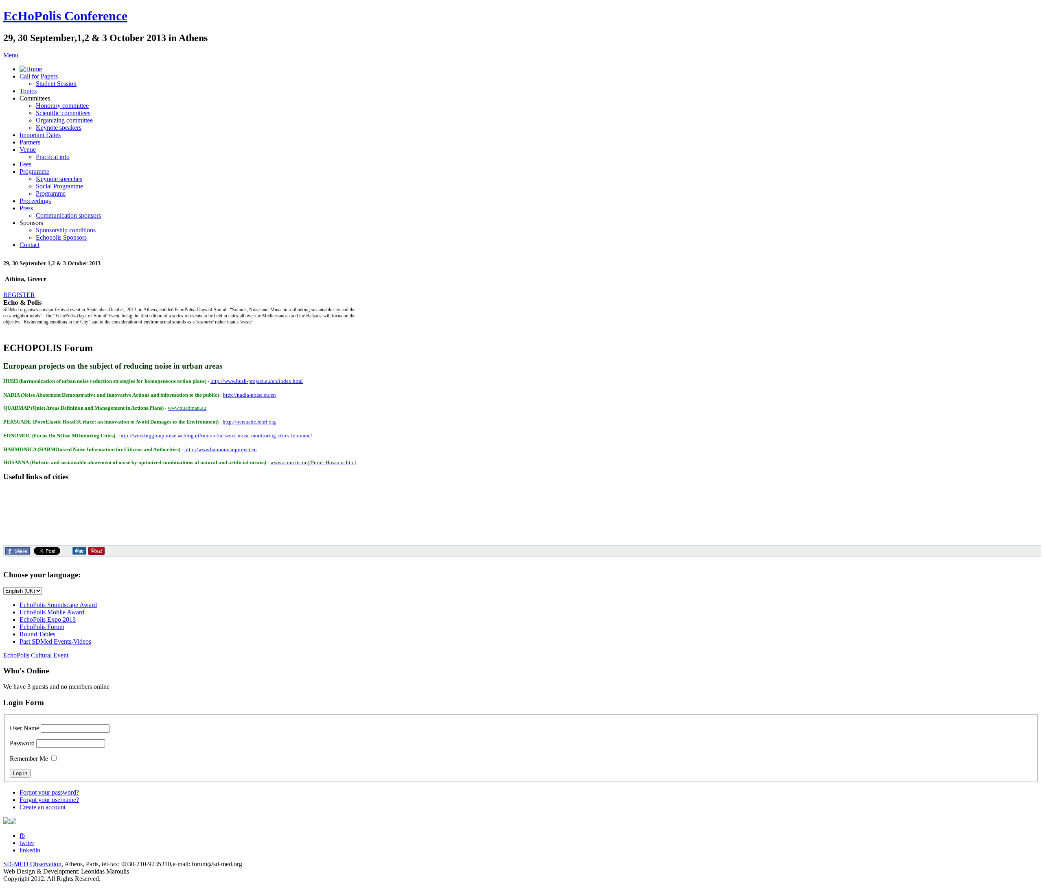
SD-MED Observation (32, 864)
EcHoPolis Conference (65, 16)
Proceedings (35, 200)
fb (22, 835)
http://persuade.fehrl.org (249, 422)
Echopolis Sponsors (61, 237)
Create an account (43, 807)
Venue (28, 149)
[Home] (31, 69)
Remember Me (29, 758)
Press (26, 208)
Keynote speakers (58, 127)
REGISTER (19, 294)
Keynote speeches (59, 178)
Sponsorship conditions (66, 230)
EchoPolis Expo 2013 (48, 619)
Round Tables (37, 634)
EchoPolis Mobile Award (52, 612)
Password (22, 743)
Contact (29, 244)
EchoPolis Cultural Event (35, 655)
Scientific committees (63, 112)
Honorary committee (62, 105)
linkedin (30, 850)
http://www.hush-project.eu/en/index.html (256, 381)
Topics (28, 90)
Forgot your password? (49, 792)
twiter (27, 842)
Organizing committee (64, 120)
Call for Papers (39, 76)
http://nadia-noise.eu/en (249, 395)
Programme (34, 171)
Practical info (53, 156)
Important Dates (40, 134)
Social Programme (59, 186)
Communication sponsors (68, 215)
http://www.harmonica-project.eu (220, 449)
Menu (10, 55)
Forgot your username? (49, 799)
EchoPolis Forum (42, 626)
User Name (24, 728)
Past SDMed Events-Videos (55, 641)
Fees (25, 164)
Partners (30, 142)
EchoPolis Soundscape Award (58, 604)
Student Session (56, 83)
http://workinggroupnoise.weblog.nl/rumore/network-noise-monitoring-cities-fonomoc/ (215, 435)
